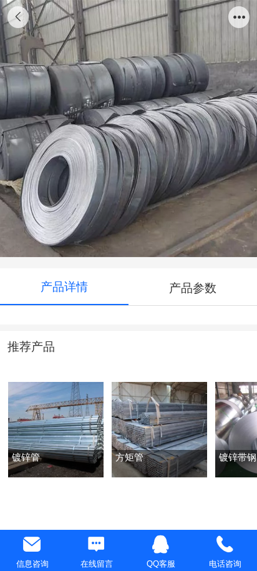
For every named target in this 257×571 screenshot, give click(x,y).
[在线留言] (96, 544)
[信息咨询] (32, 544)
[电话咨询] (225, 544)
